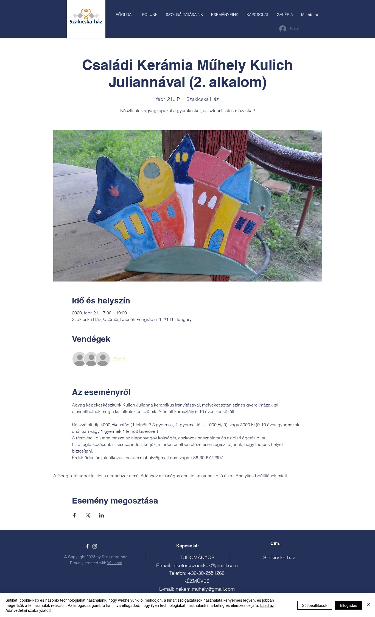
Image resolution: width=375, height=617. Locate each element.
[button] (184, 14)
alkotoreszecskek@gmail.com (205, 565)
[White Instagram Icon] (95, 546)
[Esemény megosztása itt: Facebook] (74, 515)
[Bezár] (368, 605)
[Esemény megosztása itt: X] (88, 515)
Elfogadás (348, 605)
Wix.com (114, 562)
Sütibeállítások (314, 605)
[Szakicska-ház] (87, 546)
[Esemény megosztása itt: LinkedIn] (101, 515)
